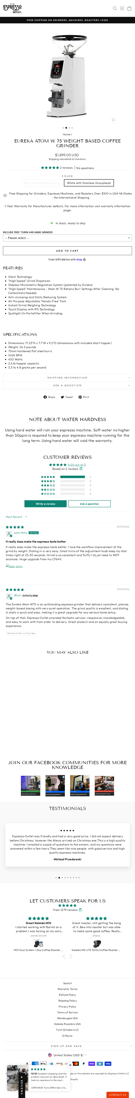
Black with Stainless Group (42, 183)
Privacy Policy (67, 1006)
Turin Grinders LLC (67, 1029)
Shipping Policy (67, 1000)
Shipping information (67, 377)
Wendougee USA (67, 1018)
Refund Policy (67, 994)
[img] (15, 527)
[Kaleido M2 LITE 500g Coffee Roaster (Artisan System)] (38, 943)
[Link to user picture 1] (14, 572)
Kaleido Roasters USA (67, 1024)
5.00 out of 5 (77, 465)
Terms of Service (67, 1012)
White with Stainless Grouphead (89, 183)
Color (67, 176)
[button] (50, 167)
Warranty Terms (67, 989)
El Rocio (67, 1035)
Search (67, 983)
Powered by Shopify (67, 1079)
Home (66, 134)
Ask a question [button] (89, 504)
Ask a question (67, 385)
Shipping (54, 159)
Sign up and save (66, 1046)
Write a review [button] (45, 504)
